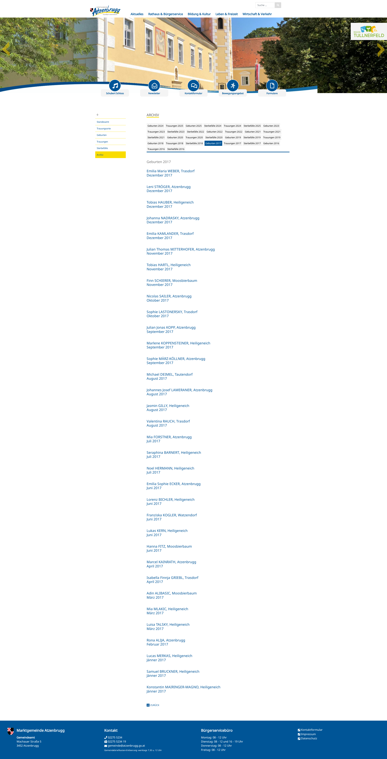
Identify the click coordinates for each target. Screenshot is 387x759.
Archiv (100, 154)
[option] (193, 55)
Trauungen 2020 (194, 137)
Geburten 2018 (155, 143)
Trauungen (102, 141)
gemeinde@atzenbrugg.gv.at (126, 745)
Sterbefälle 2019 (252, 137)
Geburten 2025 (194, 125)
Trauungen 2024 (232, 125)
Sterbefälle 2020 (214, 137)
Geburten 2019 (233, 137)
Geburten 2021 (253, 131)
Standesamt (103, 121)
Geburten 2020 (175, 137)
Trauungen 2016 (156, 149)
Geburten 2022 (215, 131)
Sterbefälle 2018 (194, 143)
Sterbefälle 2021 (156, 137)
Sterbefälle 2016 (175, 149)
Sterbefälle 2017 (252, 143)
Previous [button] (6, 48)
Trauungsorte (104, 128)
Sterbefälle (102, 148)
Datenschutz (309, 738)
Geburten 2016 (271, 143)
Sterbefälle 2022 (195, 131)
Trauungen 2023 (156, 131)
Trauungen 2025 (174, 125)
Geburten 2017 (213, 143)
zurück (154, 705)
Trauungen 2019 (271, 137)
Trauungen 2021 (272, 131)
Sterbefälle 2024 (212, 125)
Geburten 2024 (155, 125)
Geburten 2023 (271, 125)
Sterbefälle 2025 (252, 125)
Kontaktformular (312, 729)
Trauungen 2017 (232, 143)
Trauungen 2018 (174, 143)
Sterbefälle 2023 (175, 131)
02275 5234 (114, 737)
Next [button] (381, 48)
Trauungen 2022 (233, 131)
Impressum (308, 734)
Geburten (102, 134)
